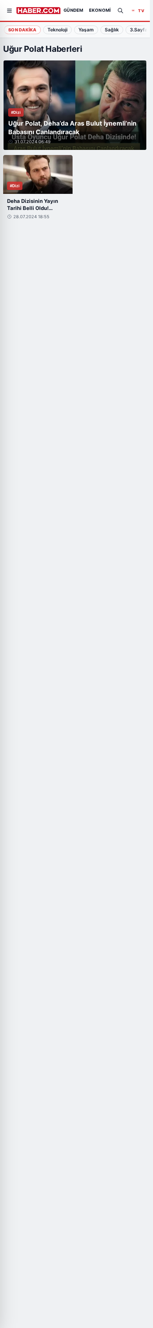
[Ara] (120, 10)
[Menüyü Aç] (9, 10)
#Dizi (16, 112)
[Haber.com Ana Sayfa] (38, 11)
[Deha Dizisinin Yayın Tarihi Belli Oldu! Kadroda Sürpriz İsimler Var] (38, 174)
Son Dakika (22, 30)
